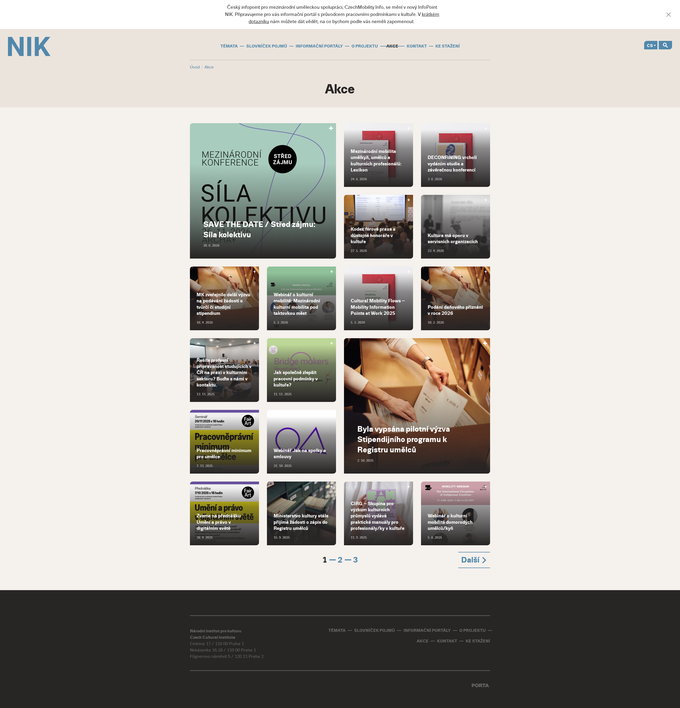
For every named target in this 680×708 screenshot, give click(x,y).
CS (650, 45)
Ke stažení (447, 46)
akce (392, 46)
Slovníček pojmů (266, 46)
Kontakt (417, 46)
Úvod (195, 67)
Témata (229, 46)
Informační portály (319, 46)
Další (471, 560)
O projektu (364, 46)
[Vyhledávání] (665, 45)
